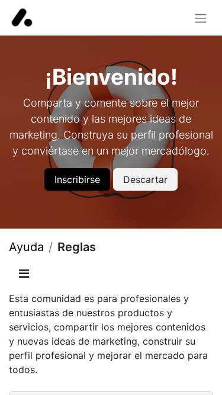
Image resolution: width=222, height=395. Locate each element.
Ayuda (26, 247)
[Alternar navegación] (200, 18)
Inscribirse (77, 179)
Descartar (145, 179)
